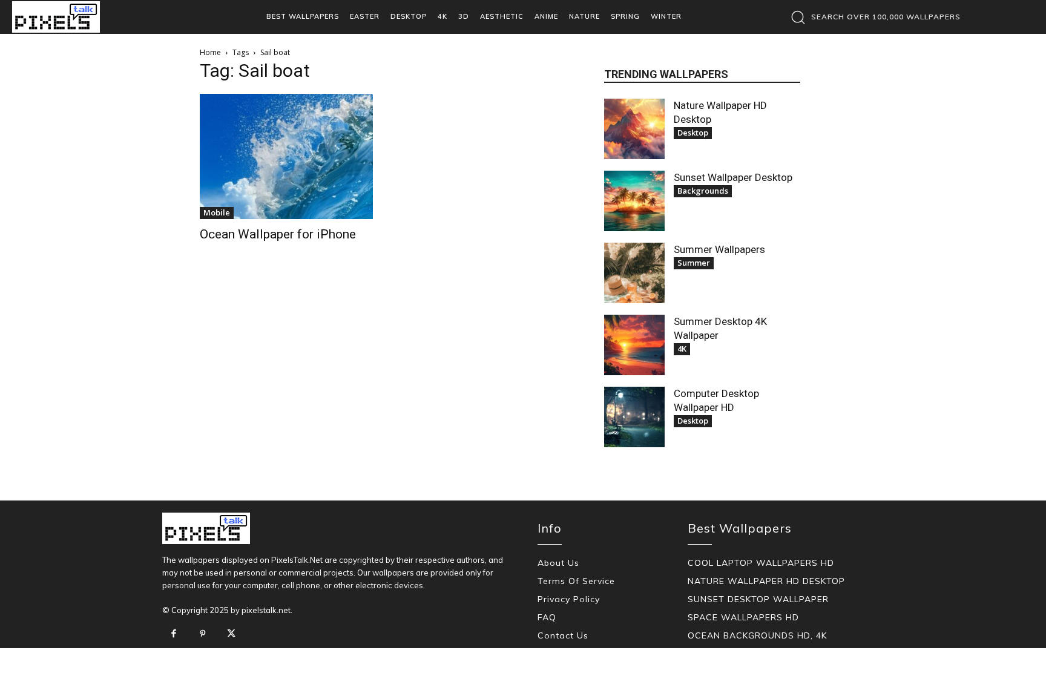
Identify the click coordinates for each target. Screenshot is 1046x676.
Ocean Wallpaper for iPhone (278, 234)
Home (210, 52)
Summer (693, 262)
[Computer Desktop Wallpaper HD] (634, 417)
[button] (872, 17)
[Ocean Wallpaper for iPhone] (286, 156)
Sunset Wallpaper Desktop (733, 177)
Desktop (692, 132)
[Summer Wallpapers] (634, 273)
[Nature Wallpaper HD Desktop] (634, 129)
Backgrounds (702, 190)
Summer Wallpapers (719, 249)
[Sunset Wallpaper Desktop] (634, 201)
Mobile (216, 212)
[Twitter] (231, 634)
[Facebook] (173, 634)
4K (681, 348)
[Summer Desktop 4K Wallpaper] (634, 345)
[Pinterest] (202, 634)
